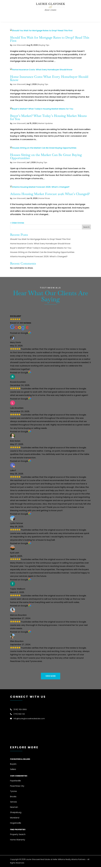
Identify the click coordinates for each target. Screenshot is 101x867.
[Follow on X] (89, 17)
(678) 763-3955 (20, 709)
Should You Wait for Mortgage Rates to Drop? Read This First (49, 39)
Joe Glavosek (19, 45)
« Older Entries (17, 222)
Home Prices (44, 198)
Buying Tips (44, 45)
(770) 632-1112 (19, 714)
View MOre (50, 676)
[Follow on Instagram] (84, 17)
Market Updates (45, 123)
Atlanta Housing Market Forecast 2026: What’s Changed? (50, 194)
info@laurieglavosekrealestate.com (29, 718)
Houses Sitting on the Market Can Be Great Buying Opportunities (46, 156)
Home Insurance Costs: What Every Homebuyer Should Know (49, 78)
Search (86, 227)
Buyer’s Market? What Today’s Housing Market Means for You (48, 117)
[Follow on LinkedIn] (79, 17)
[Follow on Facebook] (74, 17)
